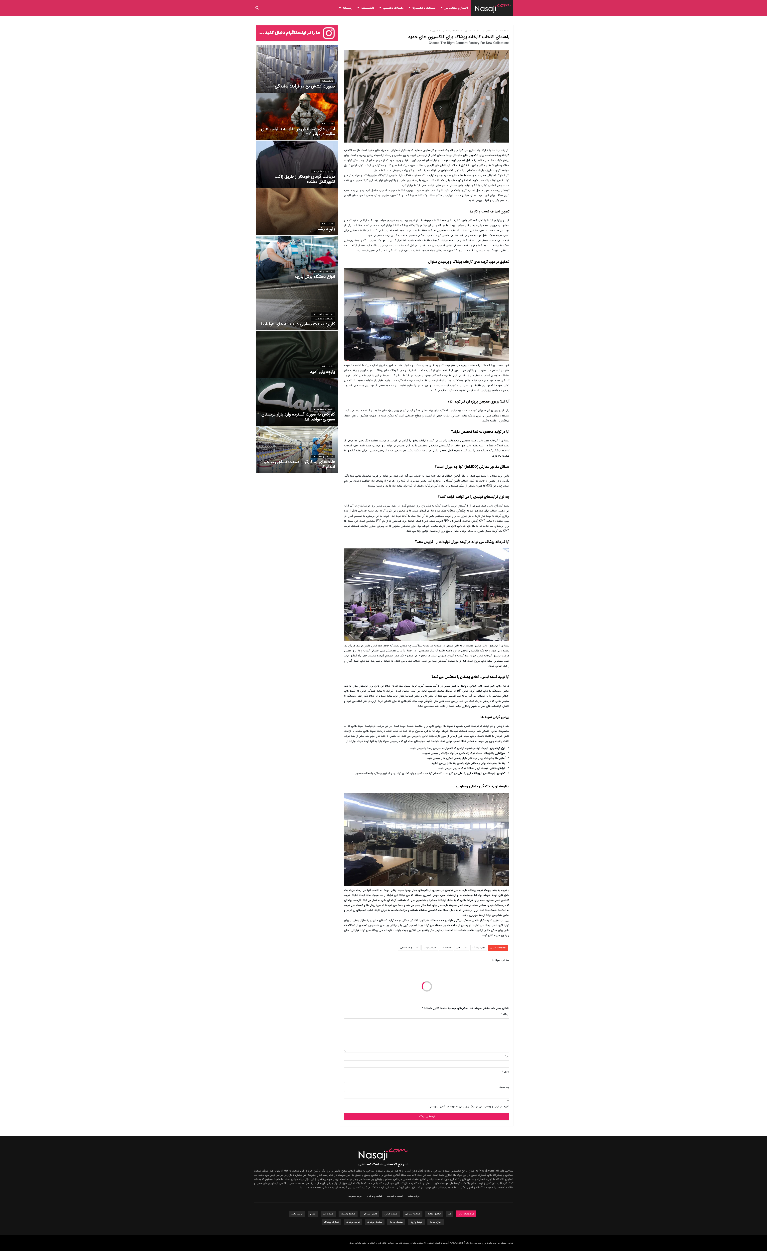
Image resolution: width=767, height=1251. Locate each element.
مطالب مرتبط (500, 961)
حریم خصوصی (355, 1196)
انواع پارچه (435, 1222)
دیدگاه (505, 1014)
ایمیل (505, 1072)
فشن (312, 1214)
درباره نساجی (413, 1196)
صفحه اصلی (504, 31)
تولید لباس (461, 948)
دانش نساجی (370, 1214)
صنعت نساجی (412, 1214)
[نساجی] (493, 3)
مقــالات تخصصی (324, 319)
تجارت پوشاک (331, 1222)
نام (507, 1056)
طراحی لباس (430, 948)
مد (449, 1214)
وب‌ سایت (504, 1087)
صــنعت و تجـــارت (485, 31)
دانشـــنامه (327, 81)
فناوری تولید (434, 1214)
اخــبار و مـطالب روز (323, 171)
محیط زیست (348, 1214)
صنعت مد (446, 948)
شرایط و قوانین (375, 1196)
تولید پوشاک (479, 948)
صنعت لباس (390, 1214)
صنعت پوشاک (374, 1222)
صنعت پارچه (396, 1222)
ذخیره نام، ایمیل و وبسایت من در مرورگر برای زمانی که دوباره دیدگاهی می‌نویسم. (469, 1106)
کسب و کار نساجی (409, 948)
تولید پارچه (416, 1222)
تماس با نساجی (395, 1196)
